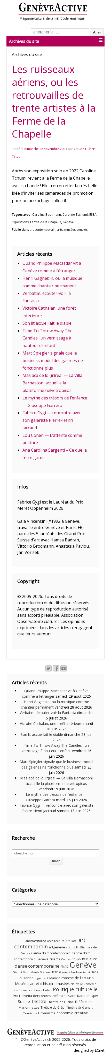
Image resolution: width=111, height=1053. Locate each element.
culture (91, 958)
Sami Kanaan (79, 995)
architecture (56, 941)
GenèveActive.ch (37, 1039)
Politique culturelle (75, 989)
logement (41, 978)
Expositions (20, 222)
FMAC (64, 966)
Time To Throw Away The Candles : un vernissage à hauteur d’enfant (47, 338)
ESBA (93, 214)
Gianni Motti (21, 972)
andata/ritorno (36, 941)
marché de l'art (73, 977)
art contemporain (43, 229)
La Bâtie (93, 972)
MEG (90, 978)
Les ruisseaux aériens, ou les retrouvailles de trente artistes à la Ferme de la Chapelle (54, 101)
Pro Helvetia (22, 995)
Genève (68, 222)
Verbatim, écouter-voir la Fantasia (48, 712)
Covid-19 (78, 959)
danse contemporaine (37, 966)
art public (72, 947)
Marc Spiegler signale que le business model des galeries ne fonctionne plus (52, 360)
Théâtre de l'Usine (60, 1002)
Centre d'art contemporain (50, 953)
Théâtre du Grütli (53, 1007)
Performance (23, 990)
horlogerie (78, 972)
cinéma (55, 959)
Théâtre (38, 1001)
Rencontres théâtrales (50, 996)
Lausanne (25, 977)
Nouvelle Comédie (83, 984)
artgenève (57, 947)
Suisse (24, 1001)
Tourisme (30, 1013)
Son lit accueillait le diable (47, 323)
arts (60, 229)
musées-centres (76, 229)
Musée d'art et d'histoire (35, 983)
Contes (65, 959)
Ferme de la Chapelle (45, 222)
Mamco (54, 978)
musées (63, 983)
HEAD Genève (60, 972)
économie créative (72, 1012)
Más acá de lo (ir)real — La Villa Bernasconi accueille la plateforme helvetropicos (52, 382)
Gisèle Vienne (40, 972)
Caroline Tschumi (75, 214)
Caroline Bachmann (46, 214)
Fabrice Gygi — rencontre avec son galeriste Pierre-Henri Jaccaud (51, 420)
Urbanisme (47, 1013)
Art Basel (71, 941)
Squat (94, 996)
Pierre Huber (43, 990)
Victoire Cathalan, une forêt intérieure (51, 723)
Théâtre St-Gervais (79, 1007)
